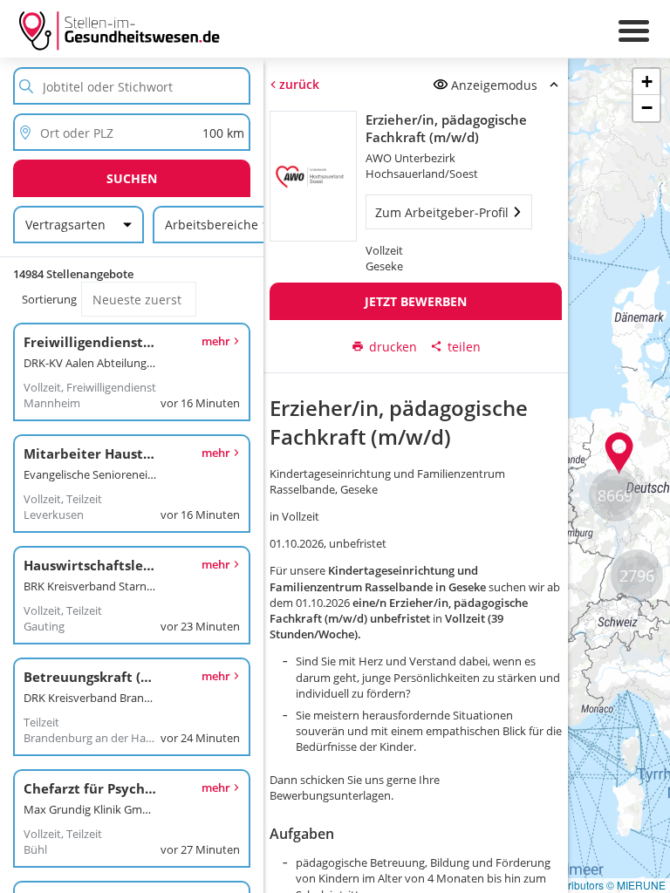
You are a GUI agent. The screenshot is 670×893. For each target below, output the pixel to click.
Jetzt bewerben (416, 301)
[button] (619, 453)
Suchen (131, 178)
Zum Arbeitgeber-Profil (442, 212)
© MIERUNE (636, 884)
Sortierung (49, 299)
